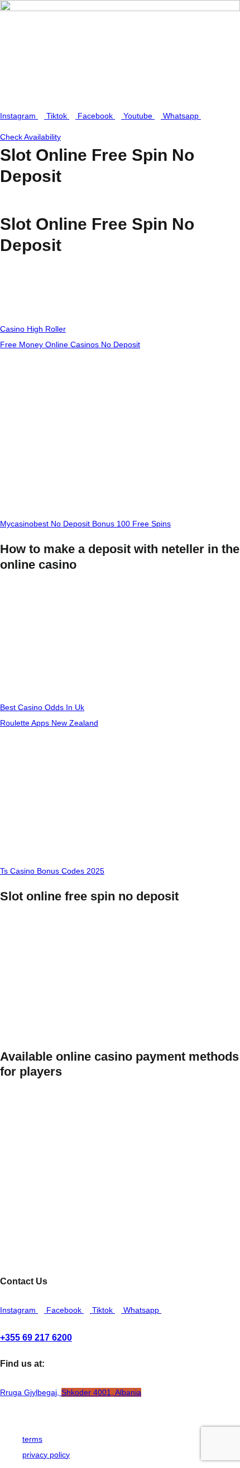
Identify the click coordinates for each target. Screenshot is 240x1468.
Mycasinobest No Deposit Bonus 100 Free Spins (85, 523)
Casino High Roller (33, 328)
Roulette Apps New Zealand (49, 722)
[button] (120, 97)
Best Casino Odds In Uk (42, 707)
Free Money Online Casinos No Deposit (70, 344)
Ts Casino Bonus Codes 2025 (52, 870)
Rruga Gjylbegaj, (70, 1392)
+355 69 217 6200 (36, 1337)
